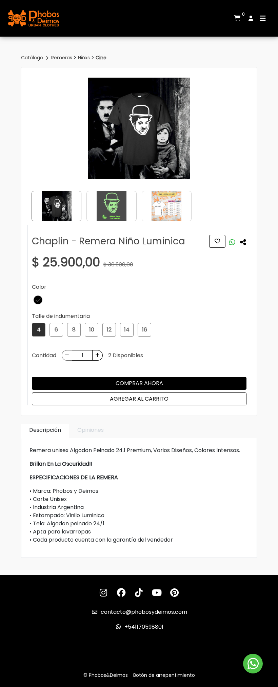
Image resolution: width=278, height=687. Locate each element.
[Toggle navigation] (263, 18)
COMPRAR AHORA (139, 383)
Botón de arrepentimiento (164, 675)
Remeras (62, 57)
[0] (237, 18)
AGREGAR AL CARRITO (139, 399)
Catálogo (32, 57)
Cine (101, 57)
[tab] (45, 431)
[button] (38, 300)
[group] (139, 128)
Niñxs (84, 57)
